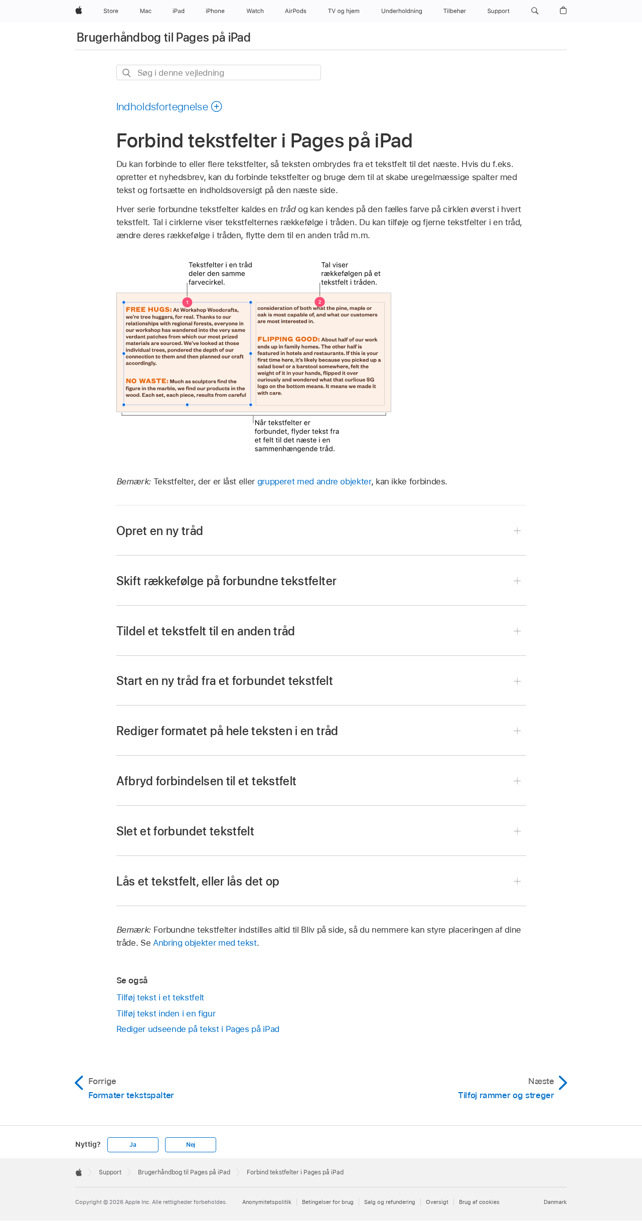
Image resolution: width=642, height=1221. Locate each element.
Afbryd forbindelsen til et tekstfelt (206, 781)
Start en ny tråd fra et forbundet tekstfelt (224, 680)
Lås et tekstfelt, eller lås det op (198, 881)
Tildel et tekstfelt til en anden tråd (205, 631)
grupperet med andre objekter (314, 481)
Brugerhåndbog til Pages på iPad (164, 37)
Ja (132, 1144)
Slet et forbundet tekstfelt (185, 831)
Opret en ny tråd (160, 531)
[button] (535, 11)
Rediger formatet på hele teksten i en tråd (227, 731)
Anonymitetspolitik (266, 1201)
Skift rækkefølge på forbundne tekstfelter (226, 581)
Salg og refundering (389, 1201)
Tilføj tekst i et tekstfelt (160, 997)
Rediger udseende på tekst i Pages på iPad (197, 1029)
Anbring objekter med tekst (205, 943)
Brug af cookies (479, 1201)
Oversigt (437, 1201)
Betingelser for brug (328, 1201)
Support (110, 1172)
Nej (190, 1144)
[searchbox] (218, 72)
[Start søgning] (127, 73)
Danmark (555, 1201)
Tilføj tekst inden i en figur (166, 1013)
